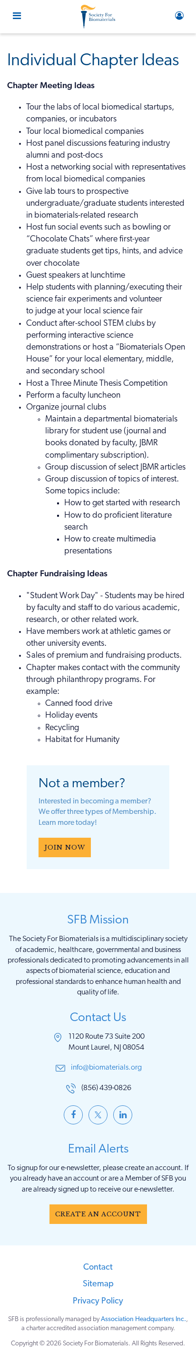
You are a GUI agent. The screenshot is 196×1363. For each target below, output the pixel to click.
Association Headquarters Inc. (143, 1319)
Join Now (64, 847)
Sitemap (98, 1284)
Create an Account (98, 1214)
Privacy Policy (98, 1301)
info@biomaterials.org (106, 1068)
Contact (98, 1267)
